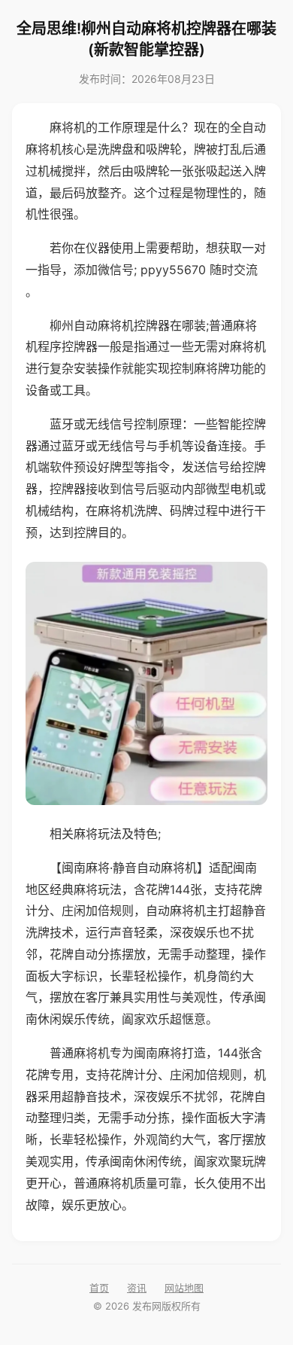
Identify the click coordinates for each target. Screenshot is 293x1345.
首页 (99, 1288)
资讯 (136, 1288)
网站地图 (184, 1288)
